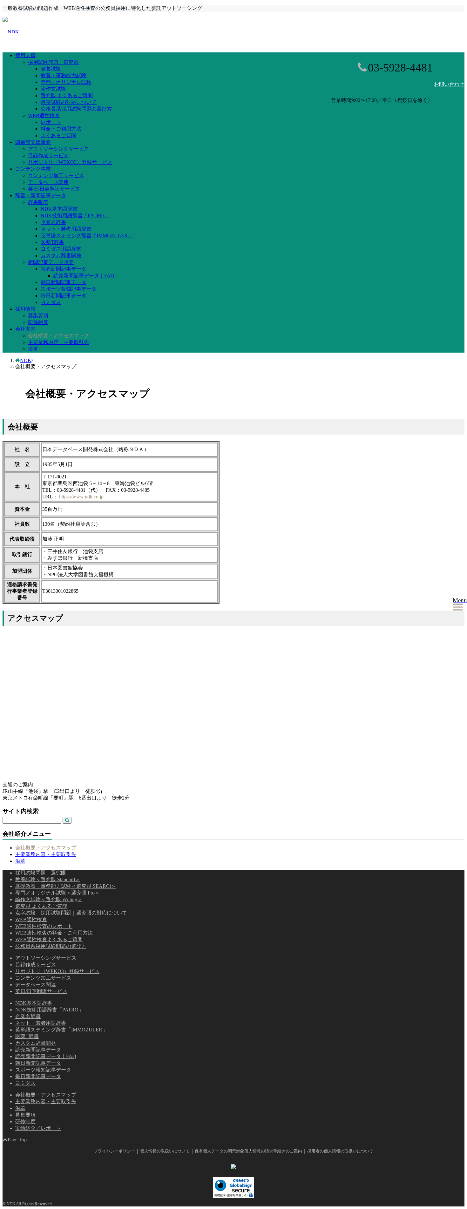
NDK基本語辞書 (59, 209)
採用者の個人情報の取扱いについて (340, 1151)
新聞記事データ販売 (51, 262)
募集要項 (38, 315)
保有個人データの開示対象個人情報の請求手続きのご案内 (248, 1151)
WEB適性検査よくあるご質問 (49, 939)
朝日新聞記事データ (63, 282)
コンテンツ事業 (33, 169)
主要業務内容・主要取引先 (58, 342)
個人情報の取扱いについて (165, 1151)
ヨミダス (51, 302)
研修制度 (38, 322)
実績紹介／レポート (38, 1128)
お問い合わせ (449, 84)
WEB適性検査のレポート (43, 926)
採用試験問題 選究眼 (53, 62)
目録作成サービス (48, 155)
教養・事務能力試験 (63, 75)
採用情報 (25, 309)
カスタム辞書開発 (61, 255)
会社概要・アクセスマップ (58, 335)
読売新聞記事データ (63, 269)
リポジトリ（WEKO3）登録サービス (70, 162)
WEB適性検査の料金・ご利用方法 (54, 932)
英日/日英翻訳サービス (54, 189)
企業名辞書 (53, 222)
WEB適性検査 (44, 115)
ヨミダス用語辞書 (61, 249)
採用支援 (25, 55)
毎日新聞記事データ (63, 295)
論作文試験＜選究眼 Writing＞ (48, 899)
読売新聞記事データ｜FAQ (83, 275)
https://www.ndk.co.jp (81, 496)
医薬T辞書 (52, 242)
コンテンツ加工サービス (56, 175)
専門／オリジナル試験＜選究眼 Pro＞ (57, 892)
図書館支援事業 (33, 142)
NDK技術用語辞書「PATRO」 (75, 215)
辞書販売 (38, 202)
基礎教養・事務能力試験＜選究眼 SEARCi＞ (65, 886)
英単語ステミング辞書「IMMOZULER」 (87, 235)
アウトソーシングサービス (58, 149)
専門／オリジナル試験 (66, 82)
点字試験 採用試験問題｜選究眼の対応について (71, 912)
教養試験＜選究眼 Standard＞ (47, 879)
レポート (51, 122)
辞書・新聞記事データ (40, 195)
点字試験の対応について (69, 102)
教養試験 (51, 68)
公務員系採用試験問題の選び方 (76, 108)
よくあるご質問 (58, 135)
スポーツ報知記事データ (69, 289)
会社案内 (25, 329)
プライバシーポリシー (114, 1151)
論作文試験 (53, 88)
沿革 (33, 349)
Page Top (17, 1139)
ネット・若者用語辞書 (66, 229)
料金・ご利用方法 (61, 129)
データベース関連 (48, 182)
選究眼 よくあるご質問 (67, 95)
